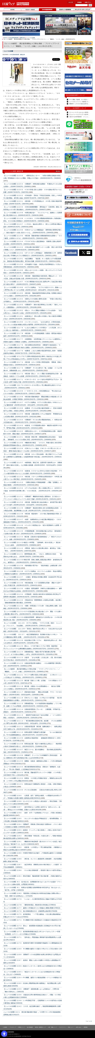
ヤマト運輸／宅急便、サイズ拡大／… (79, 99)
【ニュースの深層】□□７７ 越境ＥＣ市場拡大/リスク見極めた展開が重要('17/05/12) (31, 908)
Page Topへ (88, 1021)
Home (12, 9)
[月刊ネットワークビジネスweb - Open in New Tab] (78, 203)
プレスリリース (62, 1027)
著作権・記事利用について (40, 1027)
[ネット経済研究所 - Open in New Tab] (78, 83)
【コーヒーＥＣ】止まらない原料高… (79, 112)
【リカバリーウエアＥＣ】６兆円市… (79, 114)
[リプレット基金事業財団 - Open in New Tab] (78, 179)
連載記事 (22, 37)
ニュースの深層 (30, 37)
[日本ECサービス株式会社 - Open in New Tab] (78, 124)
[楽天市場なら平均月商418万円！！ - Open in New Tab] (78, 59)
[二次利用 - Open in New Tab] (78, 215)
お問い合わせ (78, 1027)
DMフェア (82, 9)
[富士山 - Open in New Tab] (78, 208)
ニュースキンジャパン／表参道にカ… (79, 101)
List (57, 171)
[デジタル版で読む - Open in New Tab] (23, 59)
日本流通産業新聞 (47, 9)
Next (89, 83)
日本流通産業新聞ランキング (75, 95)
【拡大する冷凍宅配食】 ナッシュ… (79, 116)
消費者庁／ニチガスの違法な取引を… (79, 103)
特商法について (21, 1027)
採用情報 (85, 1027)
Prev (67, 83)
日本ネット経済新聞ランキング (76, 108)
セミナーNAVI (30, 9)
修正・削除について (52, 1027)
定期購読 (79, 2)
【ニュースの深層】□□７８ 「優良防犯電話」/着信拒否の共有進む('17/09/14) (29, 905)
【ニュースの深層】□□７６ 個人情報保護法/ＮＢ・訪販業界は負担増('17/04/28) (30, 911)
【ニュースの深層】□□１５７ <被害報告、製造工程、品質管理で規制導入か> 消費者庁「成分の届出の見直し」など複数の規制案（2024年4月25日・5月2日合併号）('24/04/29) (32, 465)
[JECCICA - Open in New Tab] (78, 147)
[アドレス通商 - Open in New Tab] (78, 135)
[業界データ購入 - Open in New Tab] (15, 59)
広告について (70, 1027)
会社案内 (5, 1027)
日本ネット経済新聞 (65, 9)
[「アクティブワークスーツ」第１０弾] (16, 73)
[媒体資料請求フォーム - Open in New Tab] (78, 43)
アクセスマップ (12, 1027)
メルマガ (70, 2)
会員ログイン (88, 2)
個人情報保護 (30, 1027)
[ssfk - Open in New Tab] (78, 169)
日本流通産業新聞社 (16, 4)
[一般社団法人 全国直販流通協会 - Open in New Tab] (78, 158)
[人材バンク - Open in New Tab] (78, 189)
